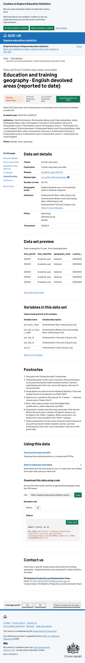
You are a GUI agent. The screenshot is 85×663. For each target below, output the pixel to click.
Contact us (8, 180)
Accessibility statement (14, 626)
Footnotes (8, 172)
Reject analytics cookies (42, 28)
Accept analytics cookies (16, 28)
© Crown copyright (73, 656)
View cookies (61, 28)
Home (5, 58)
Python (29, 507)
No (42, 605)
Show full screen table (34, 292)
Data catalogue (16, 58)
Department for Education (45, 631)
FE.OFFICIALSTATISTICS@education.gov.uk (50, 581)
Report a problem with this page (67, 605)
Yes (29, 605)
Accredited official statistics (55, 177)
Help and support (44, 626)
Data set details (10, 158)
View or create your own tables (38, 464)
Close (79, 46)
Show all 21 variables (33, 355)
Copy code (72, 522)
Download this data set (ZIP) (37, 452)
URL (26, 495)
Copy (78, 495)
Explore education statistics (20, 40)
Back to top (8, 186)
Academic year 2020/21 (52, 172)
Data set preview (11, 162)
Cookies (7, 623)
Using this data (10, 176)
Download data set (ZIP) (68, 99)
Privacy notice (18, 623)
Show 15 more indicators (52, 208)
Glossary (30, 626)
